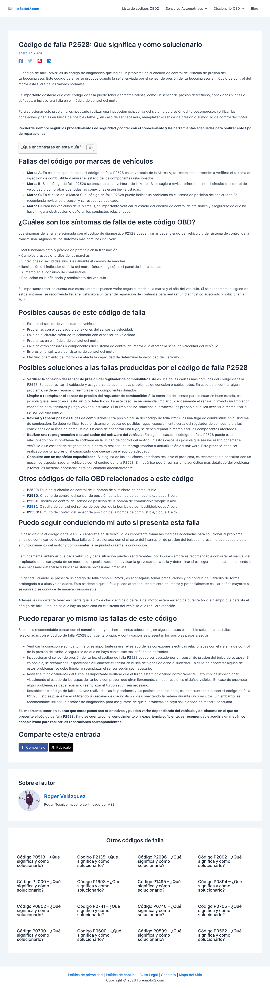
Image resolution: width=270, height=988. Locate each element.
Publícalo (63, 747)
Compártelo (35, 747)
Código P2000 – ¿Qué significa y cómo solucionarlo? (39, 886)
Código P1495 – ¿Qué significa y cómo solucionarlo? (159, 886)
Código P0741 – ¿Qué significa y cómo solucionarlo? (98, 910)
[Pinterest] (40, 61)
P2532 (32, 506)
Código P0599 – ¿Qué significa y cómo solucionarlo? (160, 935)
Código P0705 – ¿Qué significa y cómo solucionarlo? (220, 910)
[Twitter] (30, 61)
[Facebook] (21, 61)
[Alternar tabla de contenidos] (88, 147)
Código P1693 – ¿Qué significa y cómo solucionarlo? (98, 886)
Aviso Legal (148, 975)
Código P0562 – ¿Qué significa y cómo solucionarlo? (220, 935)
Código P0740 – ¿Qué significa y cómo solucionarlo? (159, 910)
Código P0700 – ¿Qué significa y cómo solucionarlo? (39, 935)
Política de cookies (121, 975)
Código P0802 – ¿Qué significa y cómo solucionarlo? (39, 910)
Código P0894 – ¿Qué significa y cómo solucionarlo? (220, 886)
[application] (205, 8)
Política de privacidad (85, 975)
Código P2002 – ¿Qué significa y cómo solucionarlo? (220, 861)
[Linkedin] (49, 61)
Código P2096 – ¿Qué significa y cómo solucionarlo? (160, 861)
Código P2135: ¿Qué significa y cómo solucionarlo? (97, 861)
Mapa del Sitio (190, 975)
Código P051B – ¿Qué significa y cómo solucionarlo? (38, 861)
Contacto (168, 975)
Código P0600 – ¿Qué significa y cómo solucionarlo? (99, 935)
